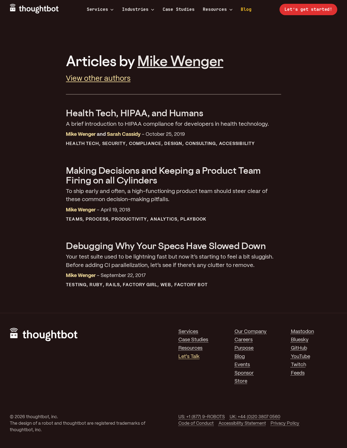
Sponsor (244, 373)
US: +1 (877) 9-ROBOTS (201, 417)
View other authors (98, 78)
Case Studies (179, 9)
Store (240, 381)
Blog (246, 9)
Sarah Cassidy (124, 134)
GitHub (299, 348)
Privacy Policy (285, 423)
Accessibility (237, 144)
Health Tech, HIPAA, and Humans (134, 112)
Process (97, 219)
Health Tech (82, 144)
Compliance (145, 144)
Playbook (193, 219)
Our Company (250, 332)
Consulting (200, 144)
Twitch (298, 365)
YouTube (300, 356)
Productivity (129, 219)
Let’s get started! (308, 9)
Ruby (95, 285)
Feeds (298, 373)
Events (242, 365)
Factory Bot (191, 285)
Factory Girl (140, 285)
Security (114, 144)
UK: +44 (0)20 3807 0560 (255, 417)
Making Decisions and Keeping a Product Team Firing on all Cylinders (163, 175)
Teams (74, 219)
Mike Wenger (180, 60)
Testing (76, 285)
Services (97, 9)
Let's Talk (189, 356)
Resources (215, 9)
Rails (113, 285)
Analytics (163, 219)
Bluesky (300, 340)
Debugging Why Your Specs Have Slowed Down (166, 245)
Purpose (243, 348)
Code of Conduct (196, 423)
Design (173, 144)
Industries (135, 9)
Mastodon (302, 332)
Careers (243, 340)
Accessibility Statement (242, 423)
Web (165, 285)
